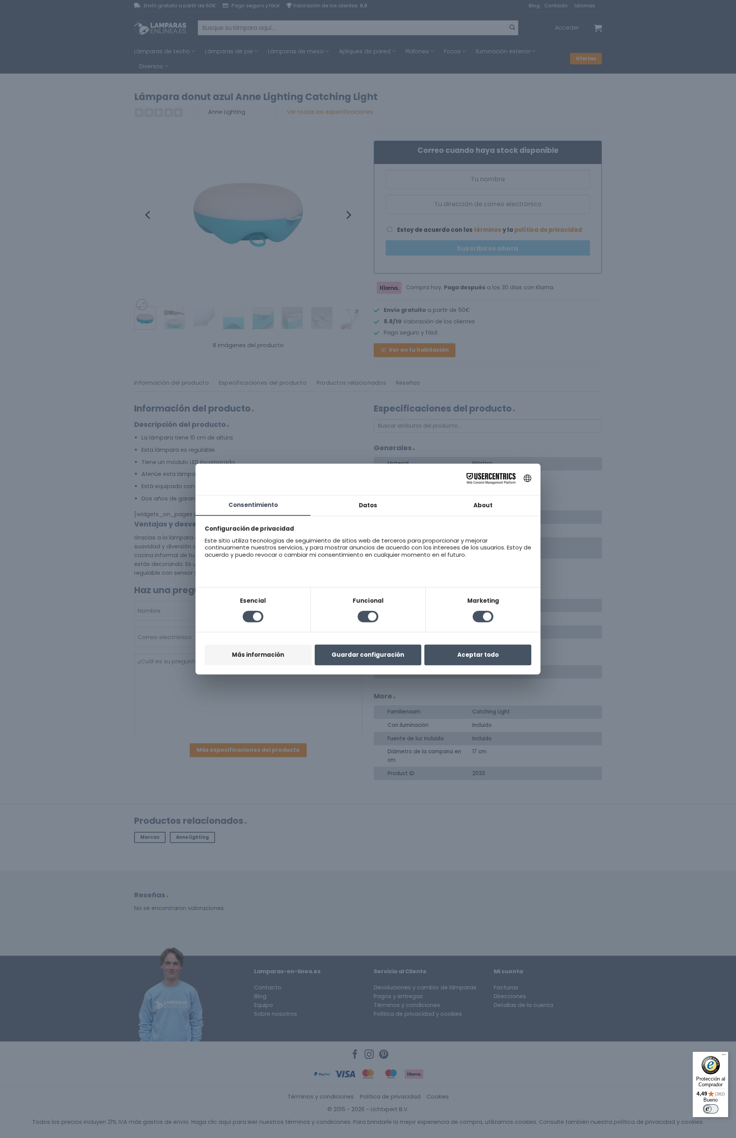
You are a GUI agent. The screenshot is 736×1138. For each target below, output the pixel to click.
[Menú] (723, 1056)
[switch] (710, 1108)
